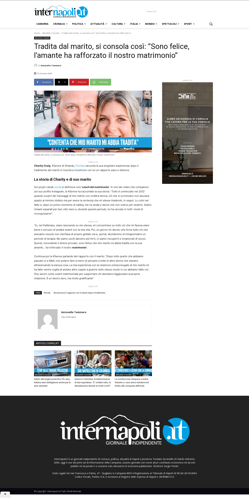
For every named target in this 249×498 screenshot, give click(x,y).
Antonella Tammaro (51, 65)
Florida (80, 165)
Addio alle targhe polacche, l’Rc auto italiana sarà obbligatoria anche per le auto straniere (52, 382)
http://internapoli (68, 317)
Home (37, 33)
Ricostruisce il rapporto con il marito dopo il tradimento (79, 292)
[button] (211, 24)
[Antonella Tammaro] (36, 65)
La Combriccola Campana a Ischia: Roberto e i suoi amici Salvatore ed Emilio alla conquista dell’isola (132, 382)
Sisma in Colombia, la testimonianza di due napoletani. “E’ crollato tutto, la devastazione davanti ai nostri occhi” (93, 382)
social (57, 187)
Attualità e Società (50, 33)
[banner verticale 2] (187, 133)
